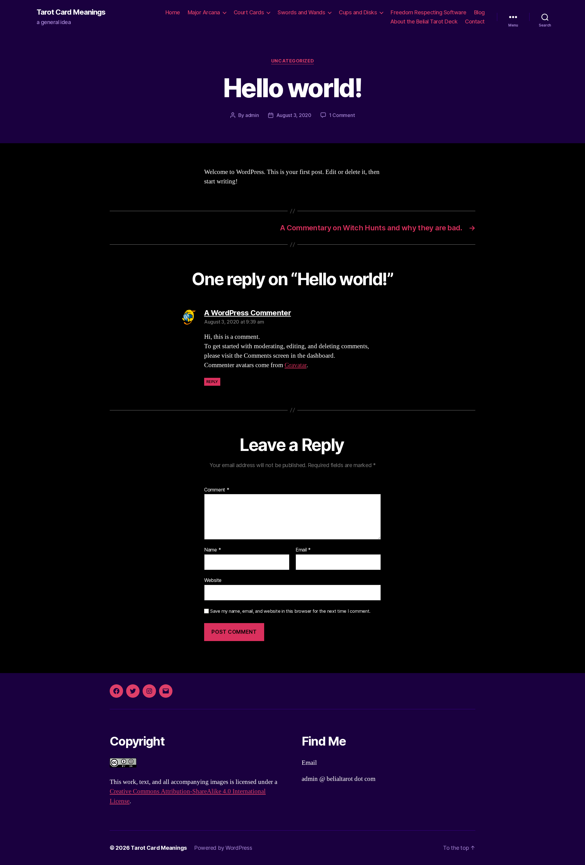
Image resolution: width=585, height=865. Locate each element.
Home (172, 12)
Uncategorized (292, 61)
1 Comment (342, 115)
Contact (475, 21)
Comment (216, 490)
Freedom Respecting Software (428, 12)
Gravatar (296, 365)
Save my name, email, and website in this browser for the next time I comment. (290, 611)
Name (212, 550)
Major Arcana (204, 12)
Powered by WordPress (223, 848)
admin (252, 115)
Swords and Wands (301, 12)
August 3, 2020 (293, 115)
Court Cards (249, 12)
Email (303, 550)
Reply (212, 381)
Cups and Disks (358, 12)
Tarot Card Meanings (71, 12)
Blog (479, 12)
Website (213, 580)
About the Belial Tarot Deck (424, 21)
